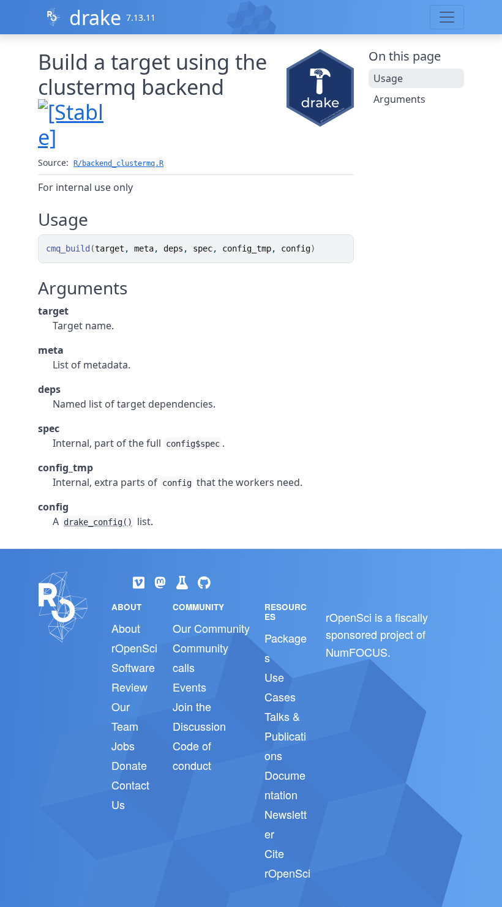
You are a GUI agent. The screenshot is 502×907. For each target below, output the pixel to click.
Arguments (399, 99)
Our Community (211, 628)
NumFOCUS (357, 652)
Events (189, 687)
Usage (388, 78)
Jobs (123, 745)
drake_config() (98, 522)
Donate (129, 765)
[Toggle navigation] (447, 17)
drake (95, 17)
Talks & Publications (285, 735)
